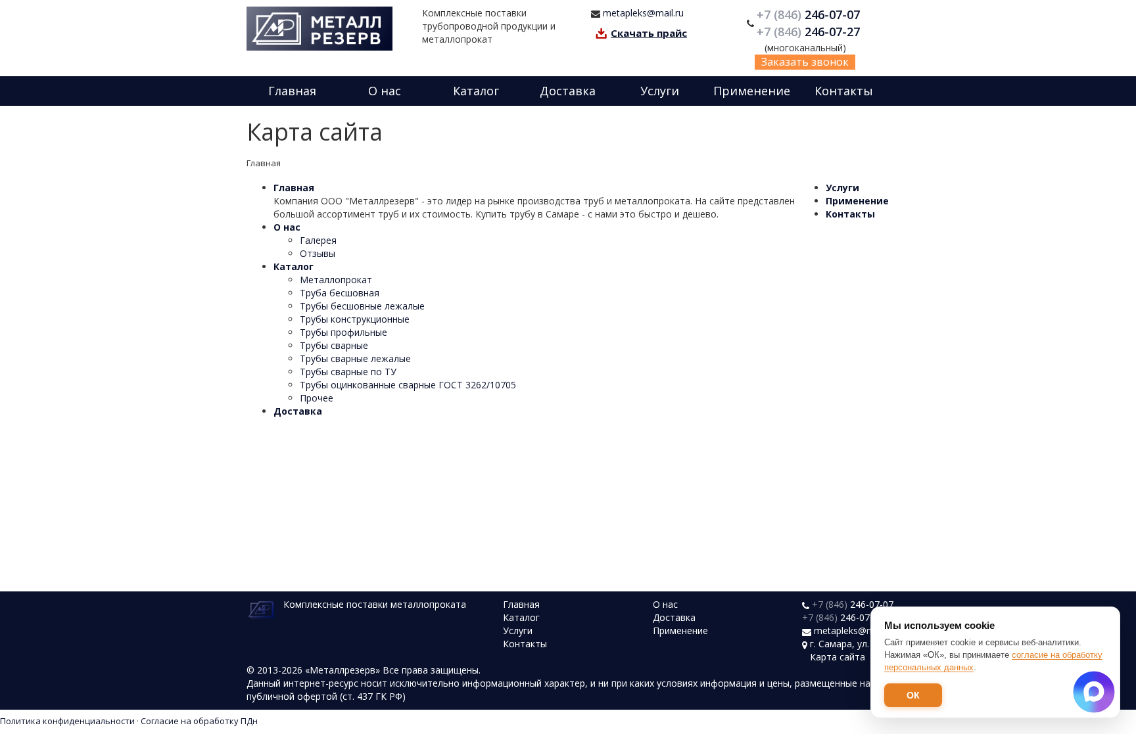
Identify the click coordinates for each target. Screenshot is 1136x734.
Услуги (659, 91)
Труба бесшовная (339, 293)
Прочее (316, 398)
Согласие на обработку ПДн (199, 721)
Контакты (844, 91)
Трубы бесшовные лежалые (362, 306)
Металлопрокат (336, 279)
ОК (913, 695)
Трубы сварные (334, 345)
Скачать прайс (649, 32)
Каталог (476, 91)
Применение (751, 91)
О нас (384, 91)
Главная (292, 91)
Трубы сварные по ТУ (348, 371)
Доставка (568, 91)
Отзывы (317, 253)
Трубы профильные (343, 332)
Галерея (318, 240)
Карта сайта (837, 657)
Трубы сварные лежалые (355, 358)
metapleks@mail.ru (643, 13)
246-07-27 (810, 31)
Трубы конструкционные (355, 319)
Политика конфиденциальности (67, 721)
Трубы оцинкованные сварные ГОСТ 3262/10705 (408, 384)
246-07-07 (810, 14)
